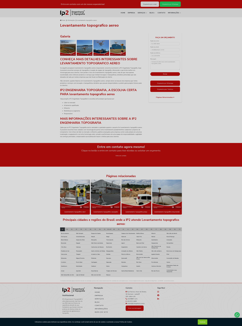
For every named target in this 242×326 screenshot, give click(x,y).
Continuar (202, 322)
